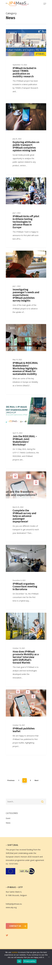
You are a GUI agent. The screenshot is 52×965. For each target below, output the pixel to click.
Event (13, 401)
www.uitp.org (11, 907)
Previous (11, 780)
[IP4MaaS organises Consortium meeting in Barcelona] (26, 577)
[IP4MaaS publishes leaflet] (26, 722)
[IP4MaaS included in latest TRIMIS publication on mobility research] (26, 64)
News (12, 33)
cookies (15, 952)
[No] (49, 957)
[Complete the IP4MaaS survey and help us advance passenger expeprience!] (26, 506)
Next (36, 780)
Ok (19, 961)
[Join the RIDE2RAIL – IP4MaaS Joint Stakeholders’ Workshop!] (26, 432)
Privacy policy (29, 961)
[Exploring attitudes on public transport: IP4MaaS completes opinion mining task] (26, 138)
